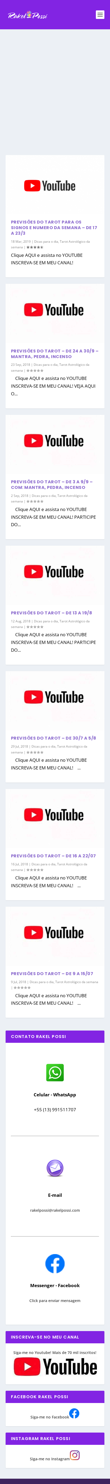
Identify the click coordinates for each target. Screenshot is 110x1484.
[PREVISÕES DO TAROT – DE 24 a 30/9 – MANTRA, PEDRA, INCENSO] (55, 313)
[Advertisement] (55, 87)
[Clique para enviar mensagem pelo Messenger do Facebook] (55, 1271)
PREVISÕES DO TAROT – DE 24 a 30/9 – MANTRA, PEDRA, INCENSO (55, 354)
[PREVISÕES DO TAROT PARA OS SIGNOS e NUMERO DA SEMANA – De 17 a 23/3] (55, 184)
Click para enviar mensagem (54, 1300)
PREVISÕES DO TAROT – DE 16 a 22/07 (53, 856)
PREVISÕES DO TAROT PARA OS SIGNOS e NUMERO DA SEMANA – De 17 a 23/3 (54, 227)
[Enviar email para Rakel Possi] (55, 1181)
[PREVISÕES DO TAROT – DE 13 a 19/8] (55, 575)
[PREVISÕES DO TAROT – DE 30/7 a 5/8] (55, 700)
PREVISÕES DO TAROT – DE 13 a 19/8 (51, 613)
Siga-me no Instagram (50, 1458)
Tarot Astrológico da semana (76, 982)
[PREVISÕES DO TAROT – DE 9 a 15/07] (55, 936)
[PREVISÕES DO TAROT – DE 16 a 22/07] (55, 818)
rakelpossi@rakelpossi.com (55, 1210)
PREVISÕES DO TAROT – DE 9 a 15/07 (52, 974)
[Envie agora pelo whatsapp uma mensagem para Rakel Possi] (55, 1080)
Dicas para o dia (46, 241)
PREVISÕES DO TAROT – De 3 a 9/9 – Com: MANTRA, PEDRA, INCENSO (52, 484)
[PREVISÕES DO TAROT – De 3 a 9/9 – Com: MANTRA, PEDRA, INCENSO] (55, 444)
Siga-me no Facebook (49, 1417)
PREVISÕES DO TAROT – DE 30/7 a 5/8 (53, 738)
